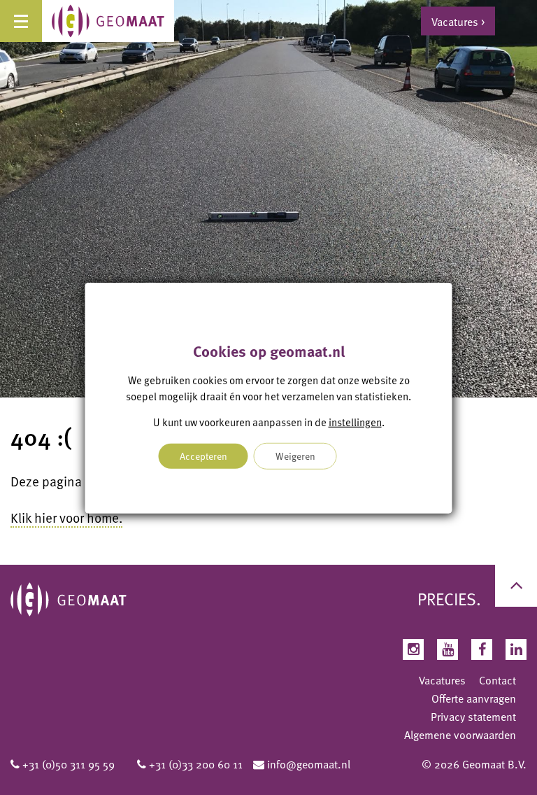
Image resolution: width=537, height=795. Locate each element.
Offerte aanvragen (473, 698)
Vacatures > (458, 21)
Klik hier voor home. (66, 517)
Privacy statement (473, 716)
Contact (497, 680)
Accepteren (203, 455)
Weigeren (295, 455)
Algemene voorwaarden (460, 734)
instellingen (355, 421)
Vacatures (442, 680)
